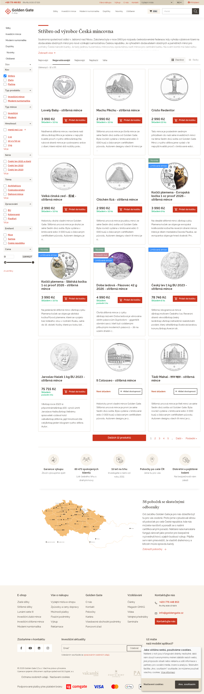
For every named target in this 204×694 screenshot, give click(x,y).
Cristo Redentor (163, 110)
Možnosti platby (60, 611)
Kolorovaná (14, 214)
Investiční (13, 113)
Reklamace (57, 626)
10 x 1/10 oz (14, 141)
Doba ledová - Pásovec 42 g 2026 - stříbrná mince (116, 287)
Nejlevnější (80, 60)
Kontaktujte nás (166, 621)
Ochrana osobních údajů (34, 677)
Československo (16, 190)
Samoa (11, 239)
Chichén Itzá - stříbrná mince (117, 199)
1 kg (10, 145)
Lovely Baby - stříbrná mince (61, 110)
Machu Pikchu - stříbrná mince (118, 110)
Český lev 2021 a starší (19, 161)
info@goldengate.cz (171, 612)
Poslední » (191, 438)
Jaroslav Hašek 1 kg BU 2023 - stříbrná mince (63, 378)
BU (9, 210)
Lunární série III (25, 611)
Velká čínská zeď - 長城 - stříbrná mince (58, 197)
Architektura (14, 186)
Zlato (11, 80)
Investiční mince (69, 11)
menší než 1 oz (15, 130)
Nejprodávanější (61, 60)
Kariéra (89, 616)
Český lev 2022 (15, 165)
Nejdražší (93, 60)
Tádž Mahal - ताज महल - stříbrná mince (172, 378)
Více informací (168, 672)
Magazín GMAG (136, 606)
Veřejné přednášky (138, 616)
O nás (126, 2)
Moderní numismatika (89, 11)
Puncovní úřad (93, 626)
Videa (131, 611)
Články (131, 602)
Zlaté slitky (23, 602)
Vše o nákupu (105, 2)
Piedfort (12, 218)
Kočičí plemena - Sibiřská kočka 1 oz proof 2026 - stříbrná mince (64, 285)
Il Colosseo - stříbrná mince (116, 380)
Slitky (55, 11)
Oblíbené (130, 11)
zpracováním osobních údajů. (97, 655)
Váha (105, 60)
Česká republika (16, 243)
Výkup (117, 2)
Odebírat (134, 648)
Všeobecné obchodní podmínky (103, 621)
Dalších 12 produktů (119, 437)
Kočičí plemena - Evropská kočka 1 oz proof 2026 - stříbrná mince (170, 196)
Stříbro (11, 76)
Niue (10, 235)
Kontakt (135, 2)
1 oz (10, 137)
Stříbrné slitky (24, 606)
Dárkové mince (15, 194)
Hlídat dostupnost (132, 391)
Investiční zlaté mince (29, 616)
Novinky (119, 11)
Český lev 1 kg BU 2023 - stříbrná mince (169, 287)
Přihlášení (194, 2)
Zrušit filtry (8, 271)
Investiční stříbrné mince (30, 621)
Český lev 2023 (15, 170)
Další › (179, 438)
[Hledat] (195, 11)
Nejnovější (43, 60)
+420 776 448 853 (13, 2)
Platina (11, 84)
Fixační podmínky (60, 616)
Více (6, 149)
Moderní (12, 117)
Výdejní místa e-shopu (63, 602)
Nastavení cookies (153, 684)
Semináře (133, 621)
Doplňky (106, 11)
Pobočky (90, 611)
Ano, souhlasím (186, 684)
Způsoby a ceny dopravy (65, 606)
